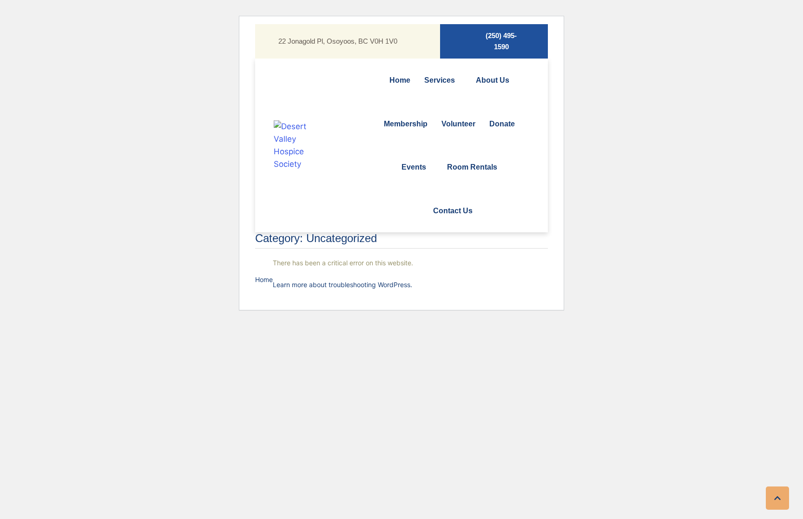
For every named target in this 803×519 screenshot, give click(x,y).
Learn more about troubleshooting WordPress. (342, 285)
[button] (494, 41)
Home (264, 279)
